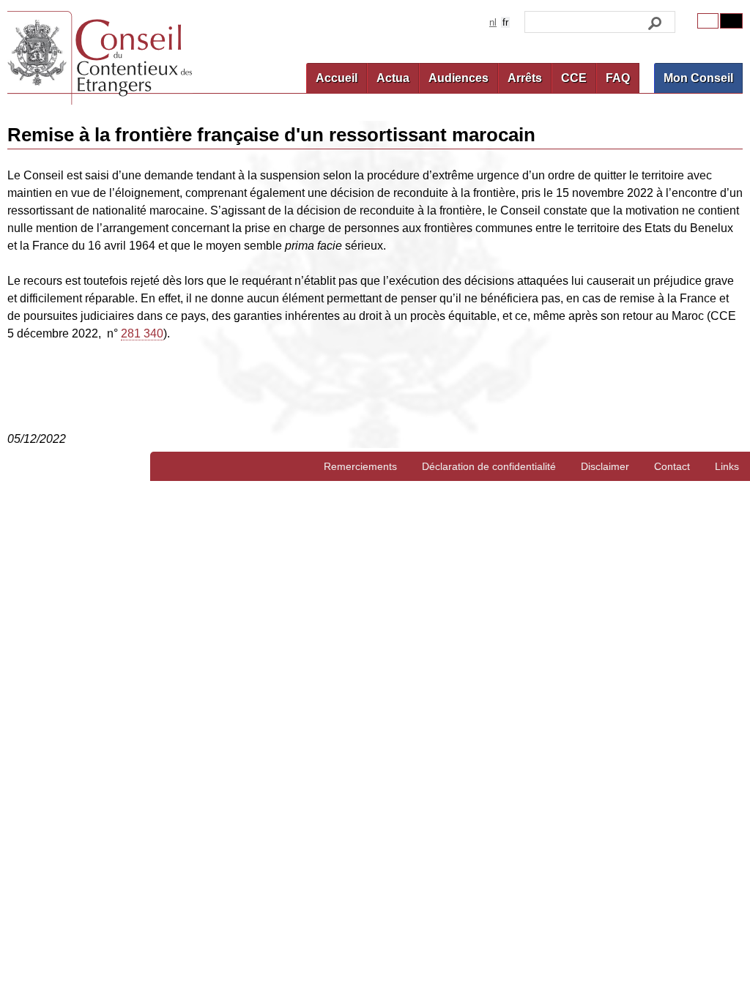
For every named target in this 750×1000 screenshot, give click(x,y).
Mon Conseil (698, 78)
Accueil (336, 78)
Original (708, 21)
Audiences (458, 78)
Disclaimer (605, 466)
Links (727, 466)
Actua (392, 78)
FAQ (618, 78)
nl (493, 22)
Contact (672, 466)
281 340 (142, 333)
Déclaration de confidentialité (489, 466)
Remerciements (360, 466)
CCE (574, 78)
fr (505, 22)
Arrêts (525, 78)
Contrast (731, 21)
